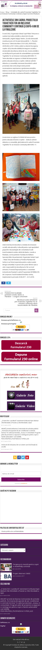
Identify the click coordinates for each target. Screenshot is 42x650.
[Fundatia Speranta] (21, 4)
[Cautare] (36, 310)
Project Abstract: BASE (21, 574)
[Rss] (15, 457)
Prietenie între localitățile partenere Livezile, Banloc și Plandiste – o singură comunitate (16, 294)
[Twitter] (23, 457)
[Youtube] (27, 457)
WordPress (25, 639)
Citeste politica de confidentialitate (12, 531)
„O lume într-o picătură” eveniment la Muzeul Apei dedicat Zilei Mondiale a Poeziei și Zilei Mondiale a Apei (19, 591)
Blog (7, 12)
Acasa (2, 12)
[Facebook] (19, 457)
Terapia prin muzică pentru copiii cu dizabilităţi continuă (26, 565)
